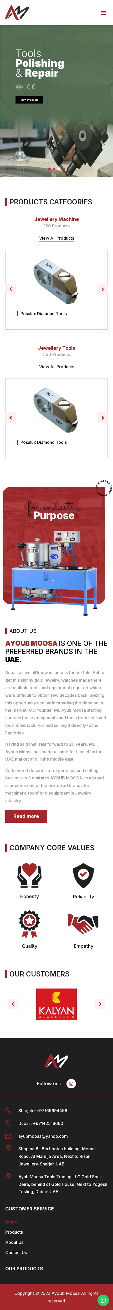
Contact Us (16, 1252)
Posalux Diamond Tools (43, 313)
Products (14, 1232)
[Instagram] (71, 1083)
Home (11, 1222)
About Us (14, 1242)
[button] (103, 12)
